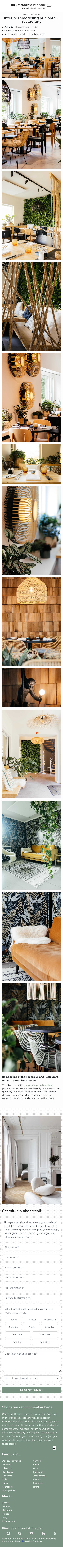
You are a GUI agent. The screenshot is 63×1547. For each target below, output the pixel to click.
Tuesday (31, 1319)
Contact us (8, 1521)
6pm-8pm (45, 1342)
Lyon (5, 1483)
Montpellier (9, 1490)
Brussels (7, 1475)
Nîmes (36, 1464)
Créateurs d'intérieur (30, 6)
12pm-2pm (45, 1334)
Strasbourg (39, 1475)
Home (25, 14)
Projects (35, 14)
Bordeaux (7, 1472)
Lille (4, 1479)
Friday (31, 1327)
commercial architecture (39, 1085)
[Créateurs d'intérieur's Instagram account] (19, 1533)
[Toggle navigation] (49, 5)
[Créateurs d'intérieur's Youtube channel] (31, 1533)
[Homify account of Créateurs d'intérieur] (55, 1533)
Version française (32, 1541)
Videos (6, 1506)
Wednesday (49, 1319)
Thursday (13, 1327)
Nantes (37, 1461)
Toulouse (38, 1483)
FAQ (4, 1517)
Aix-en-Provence (11, 1461)
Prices (5, 1514)
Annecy (6, 1464)
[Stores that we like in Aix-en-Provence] (29, 1448)
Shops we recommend (27, 1407)
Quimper (38, 1472)
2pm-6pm (18, 1342)
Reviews (7, 1510)
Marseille (7, 1486)
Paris (35, 1468)
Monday (13, 1319)
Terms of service (46, 1539)
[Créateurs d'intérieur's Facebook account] (8, 1533)
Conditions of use (11, 1541)
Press (5, 1502)
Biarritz (6, 1468)
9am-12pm (18, 1334)
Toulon (36, 1479)
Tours (36, 1486)
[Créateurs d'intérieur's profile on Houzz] (43, 1533)
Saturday (49, 1327)
